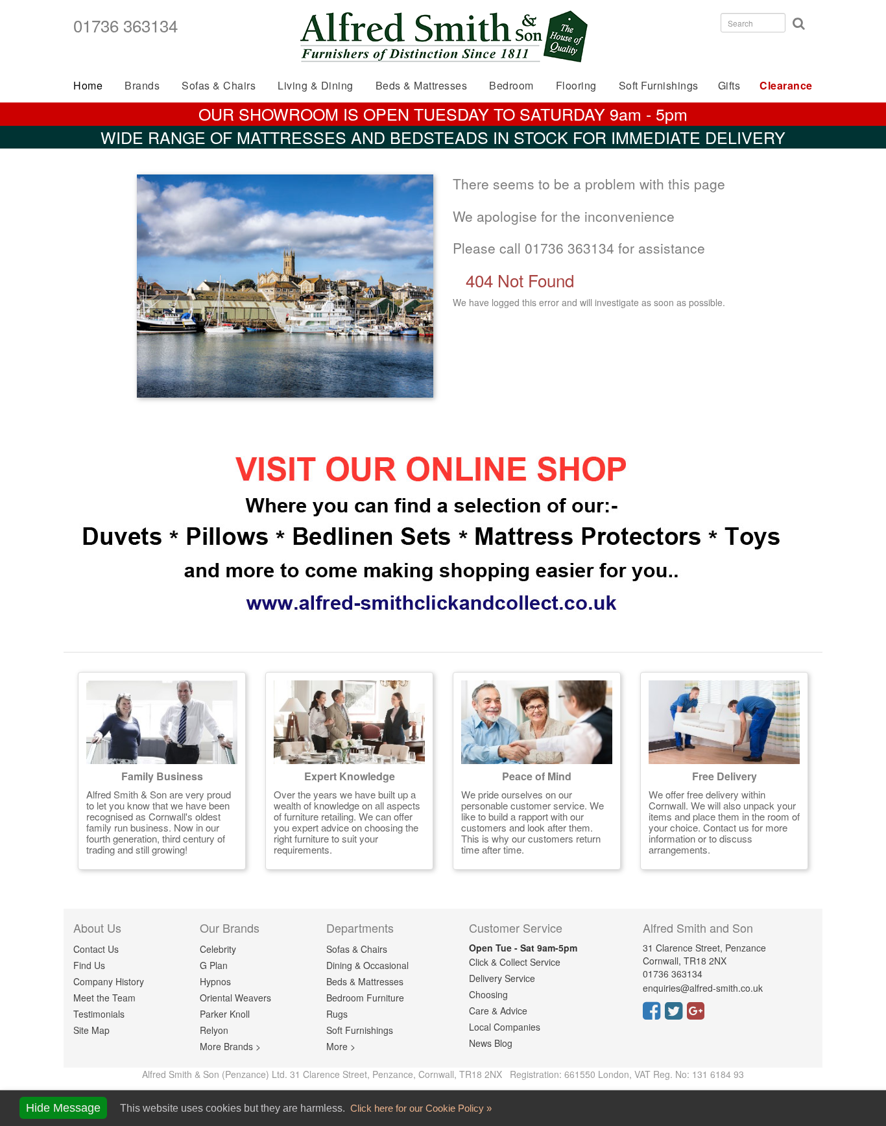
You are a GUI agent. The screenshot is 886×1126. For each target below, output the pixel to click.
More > (340, 1046)
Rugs (337, 1013)
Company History (108, 981)
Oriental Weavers (235, 997)
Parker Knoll (225, 1013)
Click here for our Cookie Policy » (420, 1108)
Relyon (214, 1030)
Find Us (89, 965)
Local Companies (504, 1026)
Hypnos (215, 981)
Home (87, 85)
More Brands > (230, 1046)
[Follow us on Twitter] (676, 1014)
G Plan (214, 965)
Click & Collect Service (514, 961)
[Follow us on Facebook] (654, 1014)
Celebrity (218, 948)
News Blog (490, 1042)
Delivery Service (502, 978)
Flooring (576, 85)
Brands (142, 85)
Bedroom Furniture (365, 997)
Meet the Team (104, 997)
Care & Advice (498, 1010)
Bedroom (511, 85)
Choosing (488, 994)
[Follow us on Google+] (698, 1014)
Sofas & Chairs (219, 85)
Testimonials (99, 1013)
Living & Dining (315, 85)
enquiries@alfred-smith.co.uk (703, 987)
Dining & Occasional (367, 965)
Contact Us (96, 948)
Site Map (91, 1030)
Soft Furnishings (659, 85)
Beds (422, 85)
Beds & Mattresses (364, 981)
